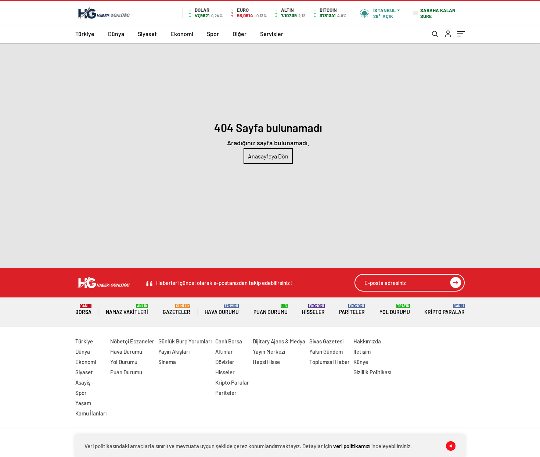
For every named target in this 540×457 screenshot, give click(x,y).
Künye (360, 361)
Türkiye (84, 33)
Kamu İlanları (91, 413)
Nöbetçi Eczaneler (132, 341)
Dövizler (224, 361)
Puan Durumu (270, 309)
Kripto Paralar (444, 309)
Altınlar (224, 351)
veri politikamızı (351, 446)
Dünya (116, 33)
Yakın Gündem (326, 351)
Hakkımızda (367, 341)
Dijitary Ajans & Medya (279, 341)
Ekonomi (181, 33)
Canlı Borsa (228, 341)
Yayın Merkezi (269, 351)
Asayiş (82, 382)
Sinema (167, 361)
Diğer (239, 33)
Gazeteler (176, 309)
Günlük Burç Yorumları (185, 341)
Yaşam (83, 403)
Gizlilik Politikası (372, 372)
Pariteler (352, 309)
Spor (213, 33)
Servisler (271, 33)
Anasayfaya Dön (268, 156)
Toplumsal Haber (329, 361)
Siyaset (147, 33)
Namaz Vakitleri (127, 309)
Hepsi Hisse (266, 361)
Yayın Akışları (174, 351)
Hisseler (313, 309)
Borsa (83, 309)
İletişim (362, 351)
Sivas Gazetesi (326, 341)
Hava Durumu (222, 309)
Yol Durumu (394, 309)
